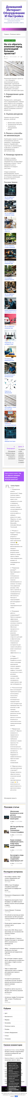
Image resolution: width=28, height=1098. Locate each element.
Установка (8, 1039)
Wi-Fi (6, 1013)
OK (16, 1096)
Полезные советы (15, 34)
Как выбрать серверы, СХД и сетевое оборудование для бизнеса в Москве (13, 878)
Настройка (8, 1023)
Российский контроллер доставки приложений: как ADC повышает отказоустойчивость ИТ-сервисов (14, 916)
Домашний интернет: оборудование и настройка (14, 11)
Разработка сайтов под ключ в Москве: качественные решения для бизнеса (14, 990)
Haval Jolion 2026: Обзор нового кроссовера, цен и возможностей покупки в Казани (14, 931)
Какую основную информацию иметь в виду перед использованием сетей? (16, 843)
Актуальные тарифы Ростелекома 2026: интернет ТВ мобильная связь (14, 999)
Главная (6, 34)
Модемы (7, 1019)
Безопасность (9, 1016)
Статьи (7, 1035)
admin (7, 57)
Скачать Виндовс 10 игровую (13, 910)
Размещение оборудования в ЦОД (14, 895)
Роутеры (7, 1029)
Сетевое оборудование (11, 1032)
